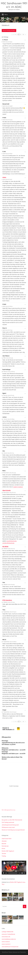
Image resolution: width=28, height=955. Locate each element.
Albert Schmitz (6, 490)
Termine (4, 853)
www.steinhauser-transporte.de (10, 946)
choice (4, 177)
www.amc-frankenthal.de (8, 934)
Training (4, 856)
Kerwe (3, 848)
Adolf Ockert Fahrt (6, 838)
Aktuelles (4, 841)
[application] (14, 868)
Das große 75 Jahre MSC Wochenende (12, 820)
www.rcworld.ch (6, 944)
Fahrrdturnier (5, 846)
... (25, 40)
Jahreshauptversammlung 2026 (10, 825)
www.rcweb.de (6, 941)
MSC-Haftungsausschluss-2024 (8, 809)
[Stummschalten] (22, 873)
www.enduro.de (6, 936)
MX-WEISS (5, 546)
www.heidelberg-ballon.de (9, 939)
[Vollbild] (24, 873)
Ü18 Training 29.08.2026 (8, 822)
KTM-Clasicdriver (7, 600)
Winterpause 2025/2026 (8, 827)
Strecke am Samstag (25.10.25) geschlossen (13, 830)
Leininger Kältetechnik (7, 931)
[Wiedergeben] (3, 873)
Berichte (4, 843)
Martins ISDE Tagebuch (8, 851)
